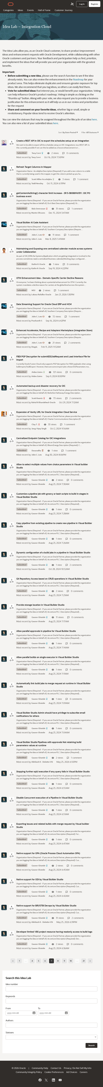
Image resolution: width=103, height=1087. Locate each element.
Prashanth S (36, 320)
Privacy (67, 1068)
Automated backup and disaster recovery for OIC (40, 385)
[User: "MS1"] (4, 280)
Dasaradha (36, 450)
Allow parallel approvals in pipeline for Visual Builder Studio (46, 631)
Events (30, 10)
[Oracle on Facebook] (40, 1080)
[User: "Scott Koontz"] (4, 387)
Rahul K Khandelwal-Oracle (43, 402)
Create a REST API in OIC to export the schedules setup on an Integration (52, 140)
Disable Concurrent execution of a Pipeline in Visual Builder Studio (49, 797)
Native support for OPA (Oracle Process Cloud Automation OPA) (48, 853)
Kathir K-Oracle (38, 264)
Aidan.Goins (37, 372)
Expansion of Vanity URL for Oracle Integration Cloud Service (46, 412)
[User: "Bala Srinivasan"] (4, 195)
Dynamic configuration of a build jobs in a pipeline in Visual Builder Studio (53, 552)
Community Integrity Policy (29, 1072)
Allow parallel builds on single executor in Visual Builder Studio (47, 657)
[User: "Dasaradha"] (4, 440)
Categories (8, 10)
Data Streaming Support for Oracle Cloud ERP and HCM (44, 304)
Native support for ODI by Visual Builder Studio (39, 879)
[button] (79, 132)
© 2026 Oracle (19, 1068)
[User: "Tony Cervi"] (4, 142)
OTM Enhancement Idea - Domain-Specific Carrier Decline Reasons (49, 278)
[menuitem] (82, 4)
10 (71, 961)
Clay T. (35, 424)
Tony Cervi (36, 153)
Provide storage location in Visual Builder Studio (40, 604)
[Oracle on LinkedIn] (53, 1080)
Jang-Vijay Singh (39, 428)
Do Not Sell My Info (82, 1068)
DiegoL (34, 347)
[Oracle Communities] (72, 4)
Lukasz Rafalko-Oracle (41, 294)
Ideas (20, 10)
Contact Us (56, 1068)
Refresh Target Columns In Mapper (33, 166)
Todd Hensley (37, 183)
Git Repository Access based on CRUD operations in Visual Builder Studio (52, 578)
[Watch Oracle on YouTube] (60, 1080)
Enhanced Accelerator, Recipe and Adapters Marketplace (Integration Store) (54, 330)
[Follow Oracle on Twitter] (46, 1080)
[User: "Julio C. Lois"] (4, 224)
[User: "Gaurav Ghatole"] (4, 466)
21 (83, 961)
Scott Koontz (37, 398)
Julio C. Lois (37, 234)
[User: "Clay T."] (4, 414)
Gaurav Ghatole (38, 480)
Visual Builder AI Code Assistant (32, 222)
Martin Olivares (38, 212)
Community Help (40, 1068)
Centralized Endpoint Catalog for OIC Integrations (41, 438)
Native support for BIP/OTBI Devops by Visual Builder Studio (46, 905)
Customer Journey (63, 10)
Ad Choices (71, 1072)
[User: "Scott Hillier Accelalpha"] (4, 168)
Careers (83, 1072)
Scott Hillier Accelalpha (42, 179)
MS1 (33, 290)
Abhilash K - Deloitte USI (42, 762)
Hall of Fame (44, 10)
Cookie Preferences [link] (54, 1072)
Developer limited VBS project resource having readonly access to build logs (54, 931)
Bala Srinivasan (38, 208)
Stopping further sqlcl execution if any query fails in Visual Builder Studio (53, 771)
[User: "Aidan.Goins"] (4, 358)
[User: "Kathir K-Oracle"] (4, 250)
